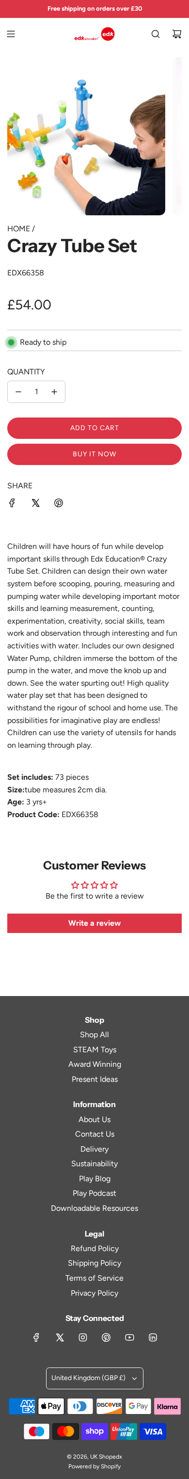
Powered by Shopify (94, 1466)
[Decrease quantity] (18, 391)
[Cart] (177, 34)
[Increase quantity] (54, 391)
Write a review (94, 923)
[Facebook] (36, 1337)
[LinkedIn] (152, 1337)
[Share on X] (35, 504)
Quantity (26, 371)
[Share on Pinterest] (58, 504)
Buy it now (94, 454)
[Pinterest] (106, 1337)
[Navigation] (10, 34)
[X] (59, 1337)
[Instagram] (83, 1337)
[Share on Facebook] (12, 504)
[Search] (155, 34)
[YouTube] (129, 1337)
